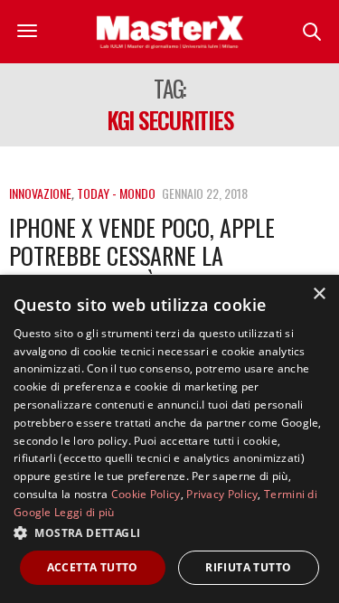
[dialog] (169, 439)
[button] (169, 532)
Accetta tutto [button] (92, 567)
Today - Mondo (116, 193)
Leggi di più (84, 512)
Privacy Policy (222, 494)
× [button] (318, 294)
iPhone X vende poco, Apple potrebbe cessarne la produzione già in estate (142, 255)
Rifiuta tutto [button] (248, 567)
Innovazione (40, 193)
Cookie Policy (146, 494)
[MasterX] (170, 32)
